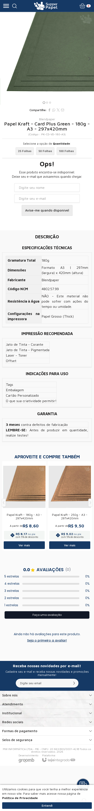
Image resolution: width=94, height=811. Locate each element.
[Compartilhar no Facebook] (49, 110)
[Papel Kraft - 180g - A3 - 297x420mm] (24, 505)
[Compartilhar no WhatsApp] (53, 110)
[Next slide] (89, 59)
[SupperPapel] (45, 6)
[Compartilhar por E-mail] (62, 110)
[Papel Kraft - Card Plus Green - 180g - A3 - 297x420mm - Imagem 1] (47, 59)
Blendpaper (47, 119)
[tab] (44, 102)
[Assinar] (74, 683)
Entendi (47, 805)
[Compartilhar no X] (58, 110)
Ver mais (24, 545)
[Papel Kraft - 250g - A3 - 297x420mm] (70, 505)
